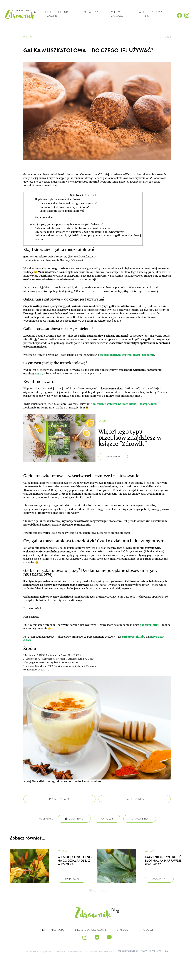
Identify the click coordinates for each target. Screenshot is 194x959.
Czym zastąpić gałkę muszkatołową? (62, 210)
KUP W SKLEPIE (113, 456)
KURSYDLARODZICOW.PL (91, 930)
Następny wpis (134, 799)
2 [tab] (94, 890)
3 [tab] (99, 890)
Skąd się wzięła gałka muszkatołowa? (57, 199)
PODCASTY (148, 930)
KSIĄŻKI (124, 930)
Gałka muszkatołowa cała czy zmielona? (64, 207)
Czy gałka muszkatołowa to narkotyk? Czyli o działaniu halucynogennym (79, 231)
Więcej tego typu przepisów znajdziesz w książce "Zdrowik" (67, 224)
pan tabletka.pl (54, 930)
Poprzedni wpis (59, 799)
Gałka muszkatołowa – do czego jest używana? (68, 203)
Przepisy (92, 12)
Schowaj (90, 195)
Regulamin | (89, 951)
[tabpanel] (53, 866)
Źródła (39, 239)
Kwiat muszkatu (44, 217)
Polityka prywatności (105, 951)
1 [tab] (90, 890)
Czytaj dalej (72, 879)
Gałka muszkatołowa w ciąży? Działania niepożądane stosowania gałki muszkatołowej (88, 235)
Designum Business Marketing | (68, 951)
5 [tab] (108, 890)
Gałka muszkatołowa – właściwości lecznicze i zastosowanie (72, 228)
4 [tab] (103, 890)
